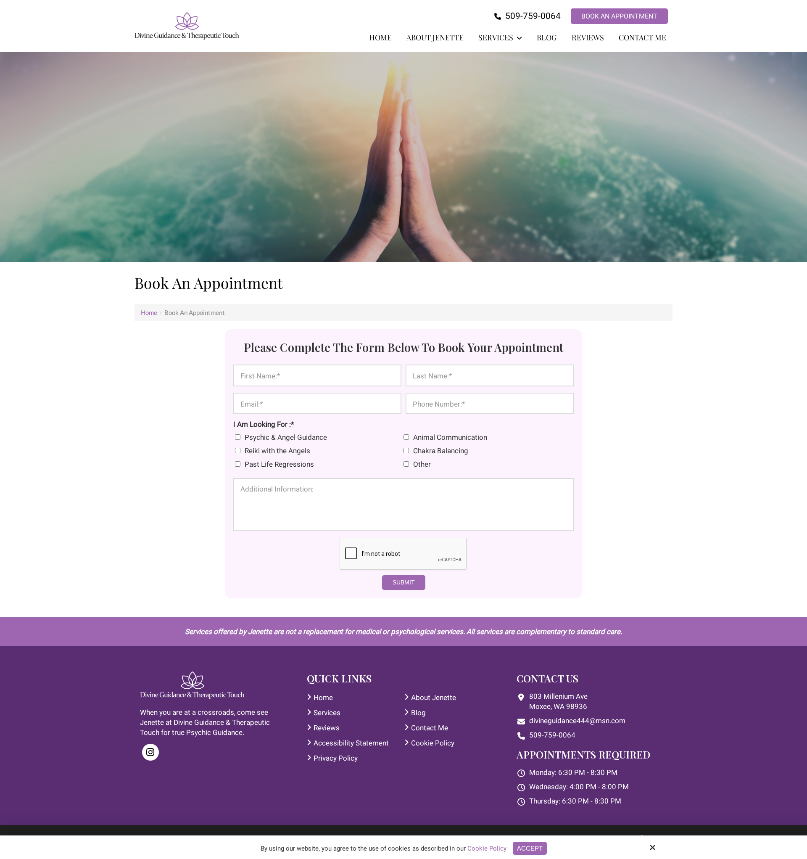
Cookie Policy (486, 848)
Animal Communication (452, 437)
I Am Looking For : (263, 424)
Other (423, 464)
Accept (530, 848)
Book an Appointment (619, 16)
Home (149, 312)
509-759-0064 (532, 16)
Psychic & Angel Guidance (287, 437)
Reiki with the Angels (279, 451)
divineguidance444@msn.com (577, 720)
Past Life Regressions (281, 464)
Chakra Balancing (442, 451)
